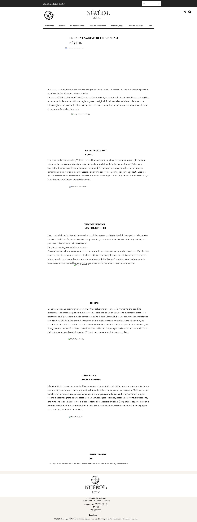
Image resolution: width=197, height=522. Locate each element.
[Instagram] (184, 12)
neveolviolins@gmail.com (96, 498)
